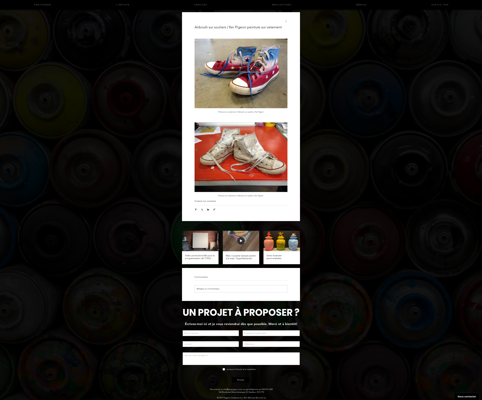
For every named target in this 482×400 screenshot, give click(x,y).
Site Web (248, 397)
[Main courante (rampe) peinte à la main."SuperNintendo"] (241, 241)
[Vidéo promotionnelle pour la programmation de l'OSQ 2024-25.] (200, 241)
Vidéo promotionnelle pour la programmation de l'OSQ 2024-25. (200, 257)
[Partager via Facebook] (196, 209)
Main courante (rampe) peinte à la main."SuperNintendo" (241, 257)
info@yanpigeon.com (232, 389)
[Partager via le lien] (214, 209)
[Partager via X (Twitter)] (202, 209)
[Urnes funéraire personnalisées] (281, 241)
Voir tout (296, 226)
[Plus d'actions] (285, 21)
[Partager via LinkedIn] (208, 209)
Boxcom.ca (261, 397)
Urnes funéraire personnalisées (274, 257)
